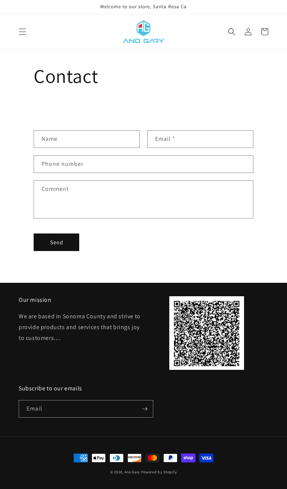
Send (56, 242)
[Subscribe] (144, 409)
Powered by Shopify (159, 472)
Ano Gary (132, 472)
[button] (22, 32)
